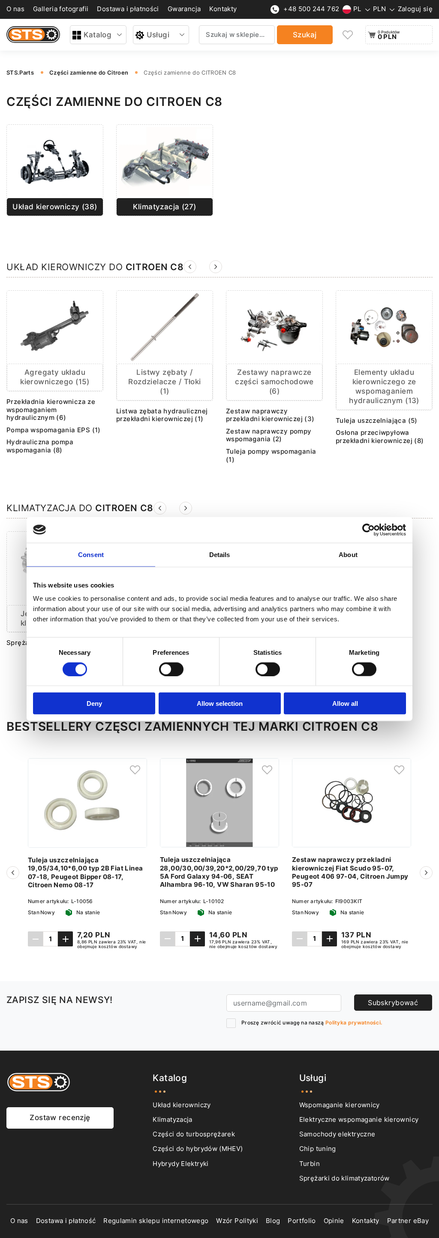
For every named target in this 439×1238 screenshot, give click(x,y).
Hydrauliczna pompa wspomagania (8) (39, 446)
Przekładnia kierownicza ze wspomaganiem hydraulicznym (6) (50, 410)
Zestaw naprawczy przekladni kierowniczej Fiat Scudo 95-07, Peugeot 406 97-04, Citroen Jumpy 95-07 (350, 872)
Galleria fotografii (60, 9)
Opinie (334, 1221)
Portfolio (302, 1221)
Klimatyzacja (172, 1120)
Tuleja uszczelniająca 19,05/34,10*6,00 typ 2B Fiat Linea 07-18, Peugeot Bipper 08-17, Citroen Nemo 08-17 (85, 872)
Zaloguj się (415, 9)
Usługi (158, 34)
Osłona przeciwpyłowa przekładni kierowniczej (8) (380, 437)
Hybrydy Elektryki (180, 1164)
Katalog (97, 34)
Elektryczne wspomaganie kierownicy (359, 1120)
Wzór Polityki (237, 1221)
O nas (15, 9)
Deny (94, 703)
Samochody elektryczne (337, 1134)
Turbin (309, 1164)
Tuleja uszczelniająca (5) (377, 421)
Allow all (345, 703)
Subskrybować (393, 1002)
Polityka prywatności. (353, 1022)
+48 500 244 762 (311, 9)
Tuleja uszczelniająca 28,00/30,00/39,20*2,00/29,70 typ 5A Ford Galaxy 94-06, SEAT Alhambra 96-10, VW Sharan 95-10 (219, 872)
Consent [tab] (91, 554)
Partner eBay (408, 1221)
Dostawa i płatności (128, 9)
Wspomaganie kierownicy (339, 1105)
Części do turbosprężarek (194, 1134)
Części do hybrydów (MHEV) (198, 1149)
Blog (273, 1221)
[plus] (65, 938)
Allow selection (220, 703)
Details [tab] (219, 554)
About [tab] (348, 554)
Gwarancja (184, 9)
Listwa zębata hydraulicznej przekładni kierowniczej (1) (162, 415)
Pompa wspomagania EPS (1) (53, 430)
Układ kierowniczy (181, 1105)
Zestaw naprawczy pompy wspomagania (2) (269, 435)
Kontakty (223, 9)
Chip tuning (317, 1149)
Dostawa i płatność (66, 1221)
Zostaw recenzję (60, 1117)
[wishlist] (348, 34)
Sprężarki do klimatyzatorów (344, 1178)
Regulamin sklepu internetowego (155, 1221)
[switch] (171, 669)
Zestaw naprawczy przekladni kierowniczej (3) (270, 415)
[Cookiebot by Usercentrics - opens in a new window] (368, 529)
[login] (135, 770)
